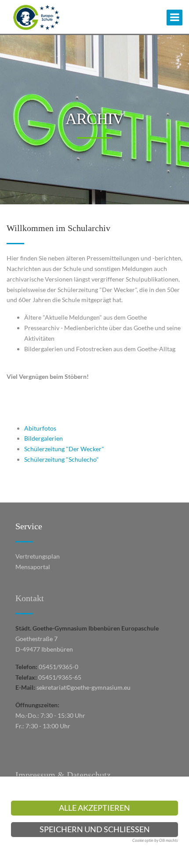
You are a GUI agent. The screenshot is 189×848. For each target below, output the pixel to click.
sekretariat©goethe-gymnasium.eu (83, 687)
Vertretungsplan (37, 556)
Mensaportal (32, 566)
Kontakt (29, 598)
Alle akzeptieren (94, 807)
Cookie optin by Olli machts (155, 840)
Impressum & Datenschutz (63, 775)
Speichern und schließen (95, 829)
